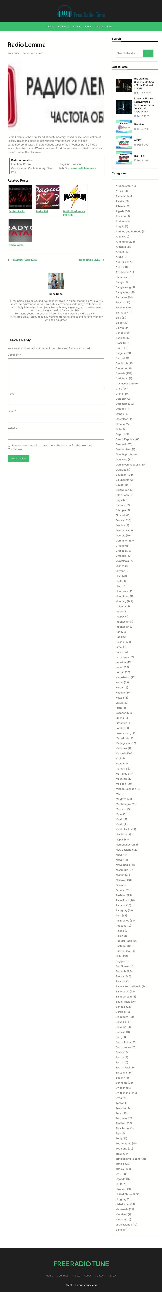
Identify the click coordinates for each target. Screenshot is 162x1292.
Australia (121, 261)
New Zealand (123, 849)
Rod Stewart (123, 966)
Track (119, 1153)
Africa (119, 191)
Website (12, 428)
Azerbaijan (122, 272)
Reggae (120, 961)
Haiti (118, 576)
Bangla (120, 282)
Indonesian (122, 626)
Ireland (120, 641)
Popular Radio (124, 940)
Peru (118, 915)
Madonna (121, 748)
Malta (119, 763)
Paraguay (121, 910)
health (119, 581)
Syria (119, 1097)
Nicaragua (122, 869)
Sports (120, 1057)
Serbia (119, 1011)
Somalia (120, 1032)
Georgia (120, 535)
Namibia (121, 834)
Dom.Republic (124, 454)
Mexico (120, 783)
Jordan (120, 672)
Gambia (120, 525)
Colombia (121, 403)
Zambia (120, 1229)
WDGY (137, 140)
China (119, 393)
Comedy (121, 408)
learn (119, 707)
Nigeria (120, 875)
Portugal (121, 945)
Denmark (121, 444)
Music (119, 819)
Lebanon (121, 712)
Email (12, 411)
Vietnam (121, 1219)
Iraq (118, 636)
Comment (14, 354)
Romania (121, 971)
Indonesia (122, 621)
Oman (119, 885)
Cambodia (122, 363)
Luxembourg (123, 733)
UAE (118, 1173)
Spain (119, 1052)
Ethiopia (121, 510)
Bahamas (121, 277)
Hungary (121, 601)
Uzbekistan (123, 1204)
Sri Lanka (121, 1072)
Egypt (119, 484)
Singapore (122, 1016)
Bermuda (121, 312)
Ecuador (121, 474)
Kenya (119, 682)
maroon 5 (121, 768)
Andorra (121, 221)
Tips (118, 1133)
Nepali (119, 839)
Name (12, 394)
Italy (118, 652)
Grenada (121, 555)
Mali (118, 758)
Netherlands (123, 844)
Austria (120, 267)
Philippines (122, 920)
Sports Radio (123, 1067)
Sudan (120, 1077)
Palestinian (122, 900)
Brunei (120, 348)
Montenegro (123, 804)
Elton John (122, 495)
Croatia (120, 424)
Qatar (119, 956)
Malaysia (121, 753)
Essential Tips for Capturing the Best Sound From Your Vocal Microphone (144, 105)
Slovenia (121, 1027)
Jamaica (121, 662)
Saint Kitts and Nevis (128, 986)
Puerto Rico (123, 951)
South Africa (123, 1042)
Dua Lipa (121, 469)
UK (117, 1184)
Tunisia (120, 1163)
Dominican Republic (128, 464)
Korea (119, 687)
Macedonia (122, 738)
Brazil (119, 343)
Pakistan (121, 895)
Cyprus (120, 434)
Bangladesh (123, 292)
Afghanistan (123, 185)
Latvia (119, 702)
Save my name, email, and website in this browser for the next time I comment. (52, 447)
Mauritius (121, 778)
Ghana (120, 545)
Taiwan (120, 1103)
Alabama (121, 196)
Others (120, 890)
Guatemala (122, 560)
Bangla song (123, 287)
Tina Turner (123, 1128)
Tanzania (121, 1118)
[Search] (148, 53)
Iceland (120, 606)
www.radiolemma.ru (83, 168)
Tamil (119, 1113)
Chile (119, 388)
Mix (118, 793)
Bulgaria (121, 353)
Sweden (120, 1087)
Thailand (121, 1123)
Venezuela (122, 1209)
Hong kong (122, 596)
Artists (120, 251)
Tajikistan (121, 1108)
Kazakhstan (123, 677)
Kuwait (120, 697)
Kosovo (120, 692)
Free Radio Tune (81, 1264)
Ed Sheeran (123, 479)
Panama (120, 905)
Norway (120, 880)
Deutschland (123, 449)
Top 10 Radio (123, 1143)
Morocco (121, 809)
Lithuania (121, 723)
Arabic (120, 236)
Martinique (122, 773)
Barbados (121, 297)
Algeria (120, 211)
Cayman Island (125, 383)
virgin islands (124, 1224)
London (120, 728)
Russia (120, 976)
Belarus (120, 302)
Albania (120, 206)
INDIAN (120, 616)
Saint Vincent (124, 996)
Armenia (121, 246)
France (120, 520)
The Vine (139, 124)
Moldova (121, 799)
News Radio (123, 864)
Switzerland (123, 1092)
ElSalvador (122, 489)
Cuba (119, 429)
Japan (119, 667)
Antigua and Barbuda (128, 231)
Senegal (120, 1006)
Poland (120, 930)
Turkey (120, 1168)
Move (119, 814)
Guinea (120, 565)
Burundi (120, 358)
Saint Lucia (122, 991)
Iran (118, 631)
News (119, 854)
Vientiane (121, 1214)
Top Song (121, 1148)
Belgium (120, 307)
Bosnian (121, 337)
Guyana (120, 571)
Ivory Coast (123, 657)
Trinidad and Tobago (128, 1158)
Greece (120, 550)
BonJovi (121, 332)
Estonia (120, 505)
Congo (120, 413)
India (119, 611)
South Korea (123, 1047)
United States (124, 1194)
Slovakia (121, 1021)
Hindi (119, 586)
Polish (119, 935)
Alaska (120, 201)
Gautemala (122, 530)
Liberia (120, 717)
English (120, 500)
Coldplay (121, 398)
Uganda (120, 1179)
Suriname (121, 1082)
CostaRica (122, 419)
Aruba (119, 256)
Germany (121, 540)
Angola (120, 226)
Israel (119, 647)
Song (119, 1037)
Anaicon (121, 216)
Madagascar (123, 743)
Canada (120, 373)
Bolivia (120, 327)
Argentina (122, 241)
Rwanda (120, 981)
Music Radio (123, 829)
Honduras (122, 591)
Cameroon (122, 368)
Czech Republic (125, 439)
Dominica (121, 459)
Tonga (119, 1138)
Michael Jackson (126, 788)
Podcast (121, 925)
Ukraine (120, 1189)
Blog (118, 317)
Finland (120, 515)
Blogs (119, 322)
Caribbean (122, 378)
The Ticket (140, 155)
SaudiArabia (123, 1001)
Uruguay (121, 1199)
